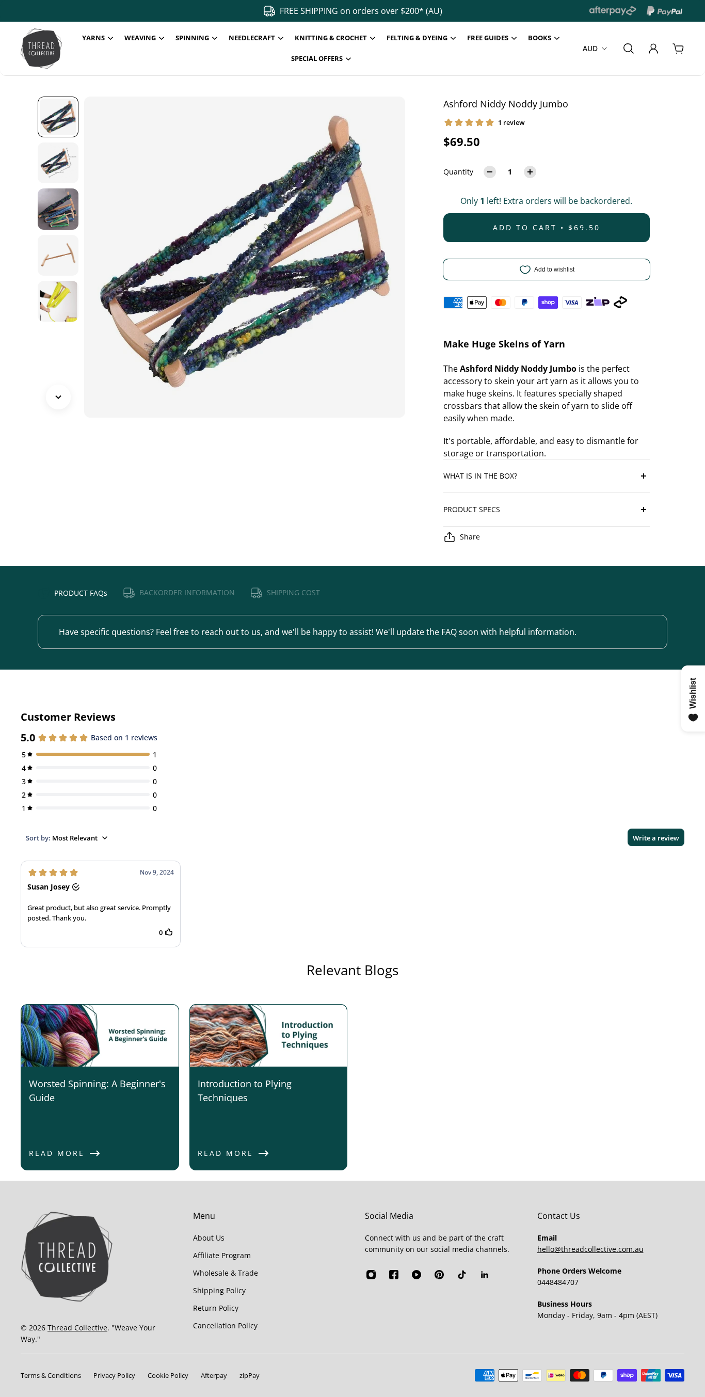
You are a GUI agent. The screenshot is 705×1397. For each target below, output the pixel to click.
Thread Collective (77, 1327)
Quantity (458, 172)
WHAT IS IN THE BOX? (480, 476)
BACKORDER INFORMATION (187, 592)
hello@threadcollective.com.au (590, 1249)
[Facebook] (393, 1274)
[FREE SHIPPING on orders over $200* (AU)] (347, 11)
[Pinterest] (439, 1274)
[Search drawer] (628, 48)
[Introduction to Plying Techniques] (268, 1087)
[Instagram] (371, 1274)
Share (470, 537)
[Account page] (653, 48)
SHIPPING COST (293, 592)
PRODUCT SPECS (471, 509)
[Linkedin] (484, 1274)
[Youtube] (416, 1274)
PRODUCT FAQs (80, 593)
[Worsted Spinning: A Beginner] (100, 1087)
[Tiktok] (462, 1274)
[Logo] (41, 48)
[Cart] (678, 48)
